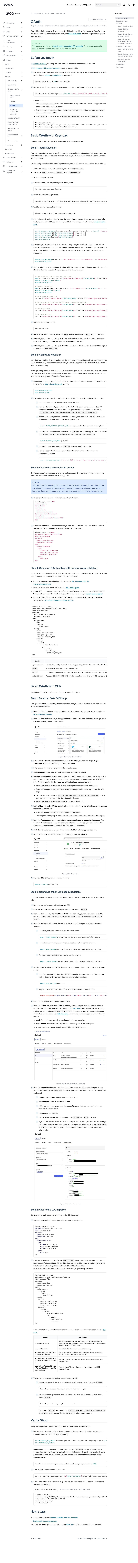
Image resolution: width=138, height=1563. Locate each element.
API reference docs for (59, 600)
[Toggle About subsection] (21, 27)
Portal (41, 13)
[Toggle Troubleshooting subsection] (21, 166)
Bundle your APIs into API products (46, 68)
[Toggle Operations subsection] (21, 145)
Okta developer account (42, 714)
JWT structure (62, 1014)
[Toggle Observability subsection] (21, 56)
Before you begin (121, 18)
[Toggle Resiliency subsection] (21, 51)
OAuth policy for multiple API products (68, 46)
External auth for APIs (58, 13)
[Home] (31, 13)
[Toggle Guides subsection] (21, 77)
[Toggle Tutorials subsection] (21, 72)
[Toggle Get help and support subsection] (21, 172)
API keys (37, 1538)
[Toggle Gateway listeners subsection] (21, 36)
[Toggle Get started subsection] (21, 23)
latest (36, 13)
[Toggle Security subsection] (21, 47)
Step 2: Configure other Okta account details (125, 55)
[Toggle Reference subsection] (21, 162)
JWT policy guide (72, 588)
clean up (69, 1525)
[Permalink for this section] (56, 57)
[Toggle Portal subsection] (21, 60)
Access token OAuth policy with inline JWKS (75, 1489)
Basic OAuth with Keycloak (121, 22)
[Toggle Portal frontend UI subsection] (21, 136)
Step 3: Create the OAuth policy (124, 60)
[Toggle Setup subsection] (21, 32)
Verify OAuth (120, 64)
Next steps (119, 67)
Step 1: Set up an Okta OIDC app (125, 50)
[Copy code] (104, 81)
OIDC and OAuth (74, 34)
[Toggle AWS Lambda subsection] (21, 157)
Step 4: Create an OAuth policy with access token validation (125, 41)
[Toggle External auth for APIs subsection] (21, 90)
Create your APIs (39, 64)
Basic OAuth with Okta (123, 46)
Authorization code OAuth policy (45, 1489)
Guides (47, 13)
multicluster (57, 75)
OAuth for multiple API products (91, 1538)
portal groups (75, 1008)
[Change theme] (134, 5)
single (47, 75)
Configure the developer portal (45, 1521)
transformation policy (94, 594)
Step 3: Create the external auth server (125, 35)
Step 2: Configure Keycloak (123, 30)
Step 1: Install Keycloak (125, 26)
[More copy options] (105, 19)
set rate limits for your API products (64, 1518)
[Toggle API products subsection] (21, 81)
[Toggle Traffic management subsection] (21, 41)
